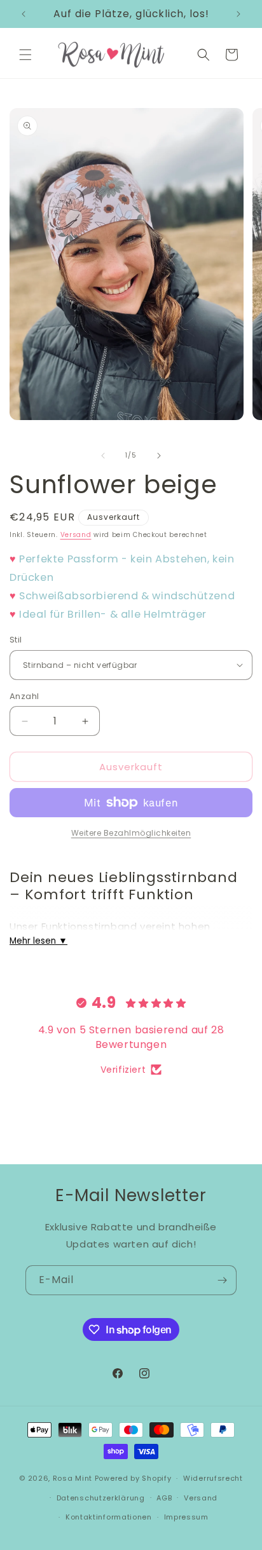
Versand (76, 535)
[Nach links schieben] (103, 456)
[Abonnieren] (222, 1280)
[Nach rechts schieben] (159, 456)
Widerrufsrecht (213, 1478)
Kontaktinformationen (109, 1517)
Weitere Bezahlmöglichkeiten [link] (131, 832)
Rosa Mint (72, 1478)
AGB (164, 1498)
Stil (16, 640)
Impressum (186, 1517)
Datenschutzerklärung (101, 1498)
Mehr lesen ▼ (38, 941)
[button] (25, 55)
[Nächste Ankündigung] (238, 14)
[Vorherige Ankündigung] (24, 14)
